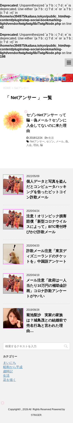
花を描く (9, 380)
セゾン (50, 141)
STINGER (36, 415)
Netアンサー (37, 141)
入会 (29, 145)
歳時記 (8, 371)
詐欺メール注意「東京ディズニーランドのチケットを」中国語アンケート (46, 256)
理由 (36, 145)
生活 (51, 137)
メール (60, 141)
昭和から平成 (13, 367)
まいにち (9, 363)
